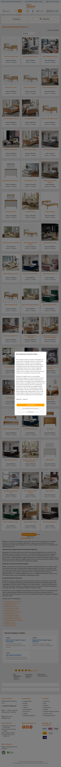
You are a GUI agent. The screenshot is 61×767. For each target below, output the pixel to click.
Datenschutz (19, 399)
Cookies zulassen (31, 405)
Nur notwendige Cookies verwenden (30, 408)
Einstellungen (31, 412)
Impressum (25, 399)
